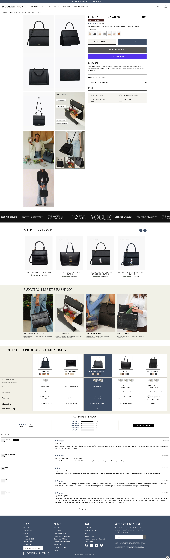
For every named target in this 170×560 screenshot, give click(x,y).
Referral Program (60, 547)
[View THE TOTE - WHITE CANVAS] (121, 374)
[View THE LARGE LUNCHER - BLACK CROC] (95, 374)
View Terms (140, 547)
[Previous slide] (140, 230)
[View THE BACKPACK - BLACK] (156, 374)
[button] (34, 6)
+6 (50, 373)
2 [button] (82, 509)
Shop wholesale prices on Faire (32, 548)
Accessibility (88, 542)
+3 (103, 373)
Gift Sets (26, 533)
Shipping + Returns (90, 531)
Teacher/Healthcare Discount (94, 539)
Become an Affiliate (60, 539)
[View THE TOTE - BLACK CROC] (128, 374)
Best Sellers (27, 531)
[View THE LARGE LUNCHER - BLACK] (100, 374)
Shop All (12, 12)
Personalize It (102, 42)
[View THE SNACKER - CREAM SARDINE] (66, 374)
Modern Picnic (84, 554)
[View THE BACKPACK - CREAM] (153, 374)
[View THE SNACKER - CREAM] (71, 374)
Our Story (57, 531)
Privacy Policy (89, 536)
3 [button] (85, 509)
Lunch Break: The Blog (61, 533)
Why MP (57, 528)
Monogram (27, 544)
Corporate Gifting (29, 539)
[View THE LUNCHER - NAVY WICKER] (48, 374)
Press (56, 550)
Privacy (116, 548)
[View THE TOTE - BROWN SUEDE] (123, 374)
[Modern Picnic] (36, 553)
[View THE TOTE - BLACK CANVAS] (126, 374)
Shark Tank (57, 544)
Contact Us (88, 528)
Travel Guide (27, 542)
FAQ (85, 533)
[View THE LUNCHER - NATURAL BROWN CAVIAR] (40, 374)
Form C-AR (92, 554)
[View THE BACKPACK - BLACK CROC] (151, 374)
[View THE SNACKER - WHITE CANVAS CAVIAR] (68, 374)
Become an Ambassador (62, 536)
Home (5, 12)
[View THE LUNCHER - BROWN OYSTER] (45, 374)
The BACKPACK (153, 371)
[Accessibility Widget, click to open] (167, 557)
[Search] (158, 6)
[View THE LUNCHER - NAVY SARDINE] (43, 374)
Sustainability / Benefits (62, 542)
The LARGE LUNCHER (98, 371)
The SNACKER (70, 371)
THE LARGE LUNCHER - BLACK (29, 12)
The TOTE (126, 371)
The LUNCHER (45, 371)
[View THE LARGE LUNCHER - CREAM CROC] (93, 374)
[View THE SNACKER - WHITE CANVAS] (73, 374)
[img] (59, 441)
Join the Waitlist (117, 50)
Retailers (26, 536)
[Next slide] (145, 230)
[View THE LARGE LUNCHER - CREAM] (98, 374)
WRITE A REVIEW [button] (143, 425)
